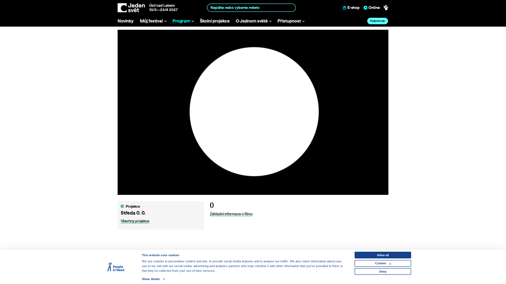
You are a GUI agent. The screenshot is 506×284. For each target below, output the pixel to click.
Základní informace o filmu (231, 214)
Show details (151, 279)
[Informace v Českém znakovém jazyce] (386, 7)
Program (181, 20)
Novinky (126, 20)
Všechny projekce (135, 221)
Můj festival (151, 20)
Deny (382, 271)
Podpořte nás (377, 21)
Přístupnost (289, 20)
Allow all (383, 255)
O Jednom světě (252, 20)
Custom (380, 263)
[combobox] (251, 8)
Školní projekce (214, 20)
